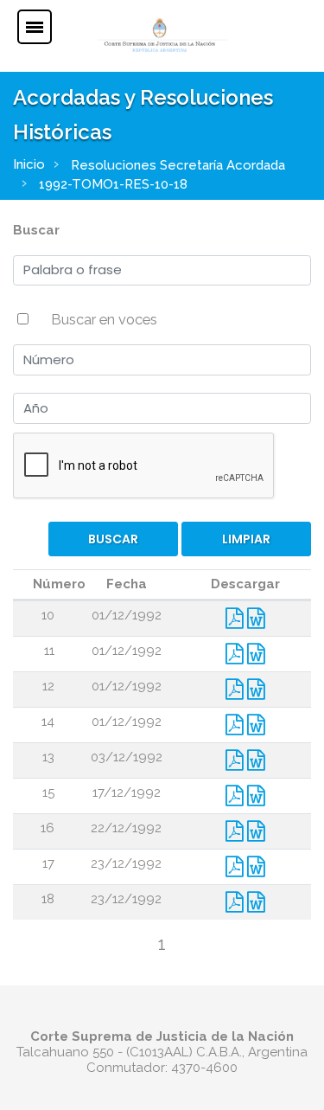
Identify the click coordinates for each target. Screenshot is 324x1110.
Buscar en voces (104, 319)
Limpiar (246, 539)
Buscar (36, 230)
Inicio (29, 164)
